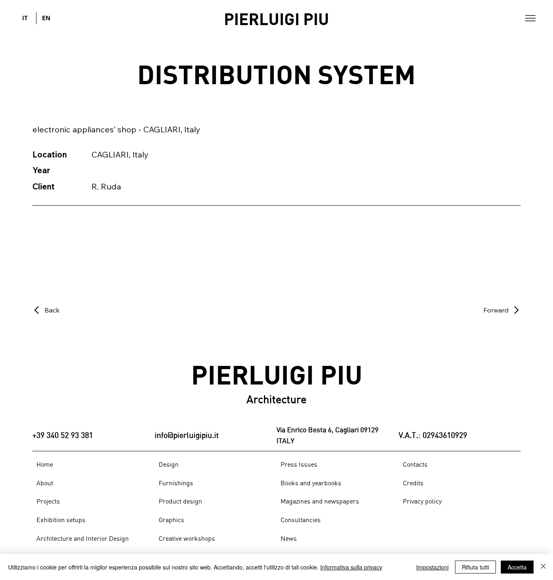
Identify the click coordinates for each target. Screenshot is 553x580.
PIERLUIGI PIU (276, 18)
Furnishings (176, 483)
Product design (180, 501)
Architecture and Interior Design (82, 538)
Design (169, 464)
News (289, 538)
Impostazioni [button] (432, 567)
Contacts (415, 464)
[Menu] (530, 18)
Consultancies (301, 520)
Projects (48, 501)
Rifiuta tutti (475, 567)
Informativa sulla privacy (351, 567)
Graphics (171, 520)
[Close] (543, 567)
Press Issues (299, 464)
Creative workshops (187, 538)
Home (44, 464)
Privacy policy (422, 501)
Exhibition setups (60, 520)
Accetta (517, 567)
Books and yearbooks (311, 483)
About (44, 483)
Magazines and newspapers (320, 501)
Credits (413, 483)
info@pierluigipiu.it (187, 435)
